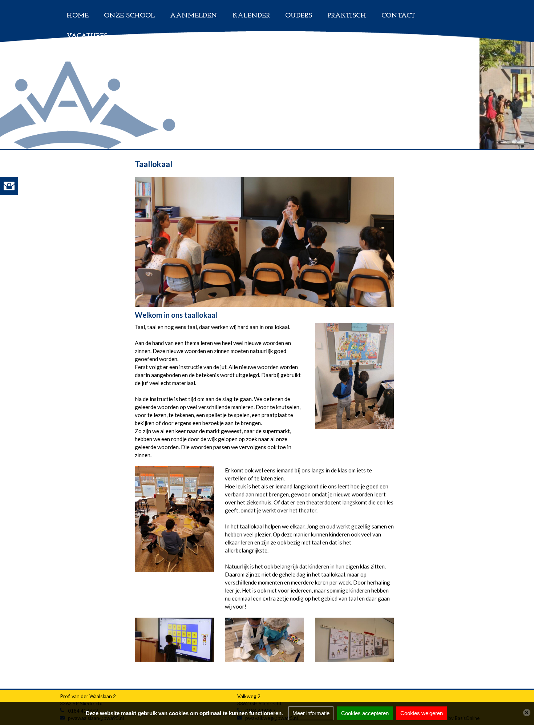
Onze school (129, 15)
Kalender (251, 15)
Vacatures (87, 36)
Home (77, 15)
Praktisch (346, 15)
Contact (398, 15)
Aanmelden (193, 15)
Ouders (298, 15)
